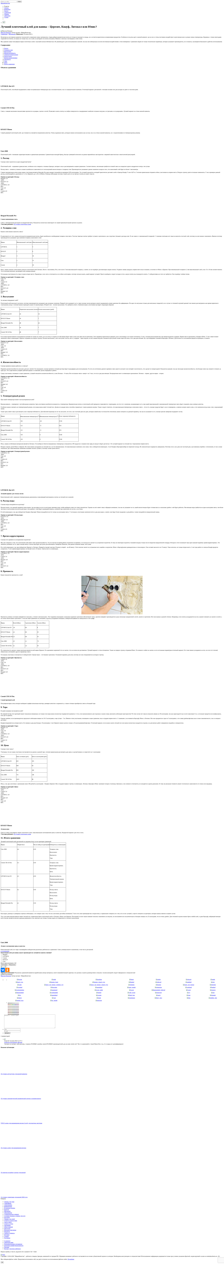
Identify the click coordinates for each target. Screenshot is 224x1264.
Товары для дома (9, 1201)
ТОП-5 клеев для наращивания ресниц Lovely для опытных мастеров (21, 1123)
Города (6, 11)
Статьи (6, 17)
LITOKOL (5, 956)
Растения (7, 1217)
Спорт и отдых (8, 1223)
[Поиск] (3, 22)
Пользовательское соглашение (13, 1244)
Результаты (12, 964)
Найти (19, 1)
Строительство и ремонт (11, 1214)
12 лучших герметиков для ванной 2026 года (14, 1197)
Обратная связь (8, 1242)
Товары (6, 8)
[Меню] (1, 22)
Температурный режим (11, 54)
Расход (6, 48)
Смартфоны (7, 1203)
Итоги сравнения (9, 64)
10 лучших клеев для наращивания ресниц (13, 1148)
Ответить (7, 1042)
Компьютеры (8, 1206)
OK (2, 1262)
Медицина (7, 1211)
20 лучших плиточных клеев (22, 224)
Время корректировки (10, 58)
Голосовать (4, 964)
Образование (8, 1212)
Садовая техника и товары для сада (14, 1216)
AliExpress (7, 15)
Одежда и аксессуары (10, 1220)
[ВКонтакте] (3, 970)
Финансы (7, 1231)
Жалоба (20, 1042)
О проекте (7, 1241)
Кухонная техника (9, 1208)
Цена (5, 62)
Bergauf (4, 954)
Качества (5, 3)
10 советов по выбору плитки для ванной (13, 1172)
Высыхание (7, 51)
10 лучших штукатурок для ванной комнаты (14, 1074)
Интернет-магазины (10, 1230)
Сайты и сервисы (9, 1233)
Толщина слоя (8, 50)
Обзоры (6, 14)
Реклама (6, 1247)
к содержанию (5, 951)
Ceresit (4, 958)
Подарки (6, 1234)
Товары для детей (9, 1219)
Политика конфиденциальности (13, 1245)
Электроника (8, 1205)
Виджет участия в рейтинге (12, 1248)
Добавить (7, 1033)
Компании (7, 9)
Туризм (6, 1236)
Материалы (12, 34)
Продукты (7, 1228)
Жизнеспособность (10, 53)
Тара (5, 61)
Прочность (7, 59)
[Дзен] (3, 1254)
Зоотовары (7, 1225)
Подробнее (71, 1259)
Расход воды (8, 56)
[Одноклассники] (7, 970)
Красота (6, 1209)
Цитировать (13, 1042)
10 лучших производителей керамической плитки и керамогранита (21, 1098)
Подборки (7, 1238)
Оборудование (8, 1227)
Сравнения (7, 12)
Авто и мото (8, 1222)
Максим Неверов (6, 32)
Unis (3, 961)
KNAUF (5, 959)
